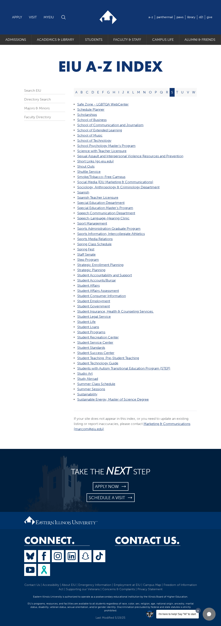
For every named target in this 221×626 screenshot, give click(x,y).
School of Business (92, 120)
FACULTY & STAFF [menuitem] (127, 40)
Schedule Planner (90, 109)
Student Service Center (95, 342)
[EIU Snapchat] (85, 556)
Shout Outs (86, 166)
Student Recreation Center (98, 337)
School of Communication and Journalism (110, 125)
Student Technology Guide (97, 363)
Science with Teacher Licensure (101, 151)
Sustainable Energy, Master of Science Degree (113, 399)
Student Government (93, 306)
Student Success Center (95, 353)
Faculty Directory (37, 117)
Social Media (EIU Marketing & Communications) (115, 182)
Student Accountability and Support (104, 275)
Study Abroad (87, 379)
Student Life (86, 322)
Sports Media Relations (95, 239)
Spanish (83, 192)
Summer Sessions (91, 389)
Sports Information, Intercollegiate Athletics (111, 234)
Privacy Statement (150, 589)
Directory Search (37, 99)
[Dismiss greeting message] (198, 610)
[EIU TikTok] (99, 556)
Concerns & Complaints (118, 589)
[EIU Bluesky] (30, 556)
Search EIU (32, 90)
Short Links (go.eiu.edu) (95, 161)
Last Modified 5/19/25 (110, 618)
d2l (201, 17)
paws (180, 17)
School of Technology (94, 140)
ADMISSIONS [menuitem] (15, 40)
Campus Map (152, 585)
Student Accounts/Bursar (96, 280)
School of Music (90, 135)
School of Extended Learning (99, 130)
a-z (150, 17)
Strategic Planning (91, 270)
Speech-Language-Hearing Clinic (103, 218)
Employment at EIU (127, 585)
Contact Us (32, 585)
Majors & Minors (37, 108)
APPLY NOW (108, 486)
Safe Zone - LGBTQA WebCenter (103, 104)
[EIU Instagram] (58, 556)
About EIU (69, 585)
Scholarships (87, 115)
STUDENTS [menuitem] (94, 40)
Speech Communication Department (106, 213)
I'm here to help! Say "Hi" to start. (177, 614)
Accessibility (51, 585)
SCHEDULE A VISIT (108, 497)
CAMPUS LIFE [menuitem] (163, 40)
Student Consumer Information (101, 296)
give (209, 17)
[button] (209, 614)
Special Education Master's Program (105, 208)
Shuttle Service (89, 172)
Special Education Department (101, 203)
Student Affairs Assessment (98, 291)
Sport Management (92, 223)
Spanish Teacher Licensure (97, 197)
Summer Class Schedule (96, 384)
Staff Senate (86, 254)
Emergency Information (94, 585)
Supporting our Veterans (83, 589)
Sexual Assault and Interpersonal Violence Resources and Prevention (130, 156)
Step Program (88, 260)
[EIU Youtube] (30, 570)
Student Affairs (88, 285)
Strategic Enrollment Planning (100, 265)
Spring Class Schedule (94, 244)
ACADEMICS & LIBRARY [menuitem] (55, 40)
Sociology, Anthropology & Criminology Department (118, 187)
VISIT (33, 17)
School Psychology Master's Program (106, 146)
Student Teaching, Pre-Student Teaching (108, 358)
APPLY (17, 17)
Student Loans (88, 327)
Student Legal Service (94, 317)
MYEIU (49, 17)
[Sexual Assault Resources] (44, 570)
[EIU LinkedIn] (72, 556)
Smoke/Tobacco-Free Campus (101, 177)
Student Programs (91, 332)
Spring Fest (85, 249)
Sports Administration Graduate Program (108, 228)
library (191, 17)
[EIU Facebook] (44, 556)
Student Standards (91, 348)
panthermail (165, 17)
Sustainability (87, 394)
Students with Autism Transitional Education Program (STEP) (123, 368)
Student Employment (93, 301)
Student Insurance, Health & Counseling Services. (115, 311)
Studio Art (85, 373)
